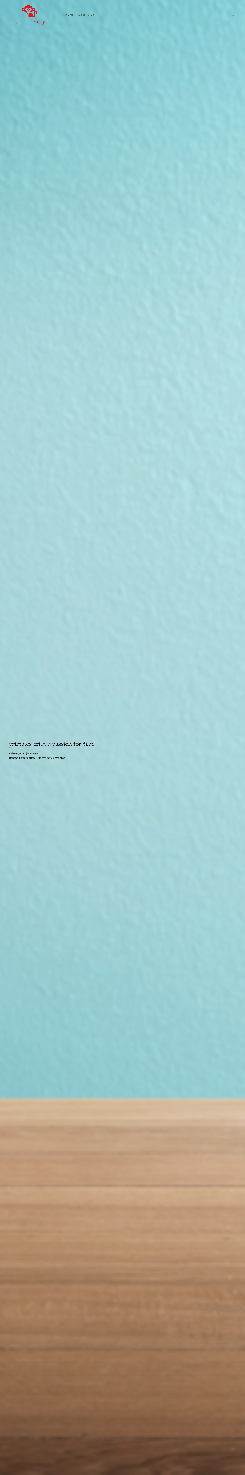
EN (93, 14)
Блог (82, 14)
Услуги (67, 14)
